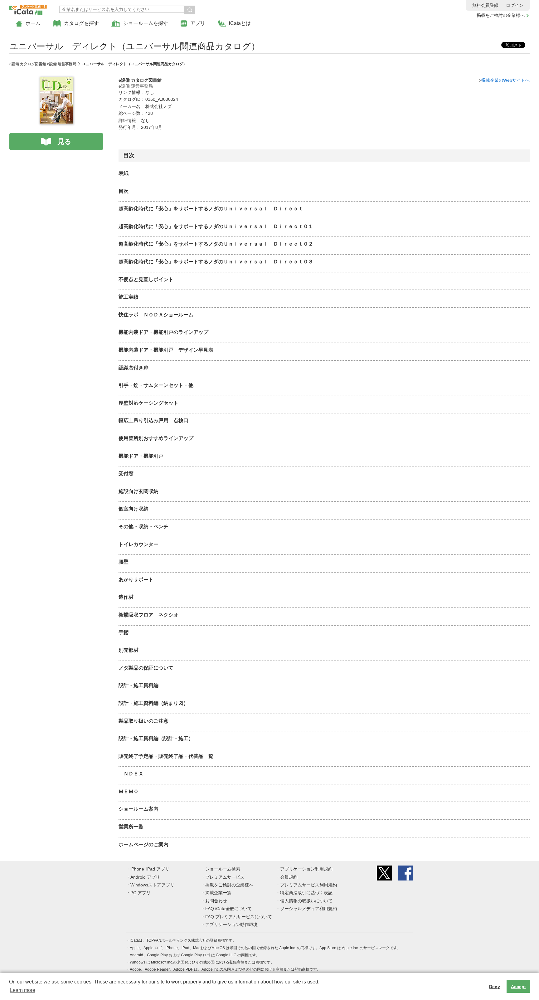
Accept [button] (518, 986)
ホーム (33, 23)
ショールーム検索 (222, 868)
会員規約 (289, 877)
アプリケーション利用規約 (306, 868)
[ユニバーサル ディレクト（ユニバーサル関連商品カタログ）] (56, 80)
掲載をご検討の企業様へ (501, 15)
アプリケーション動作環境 (231, 924)
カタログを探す (81, 23)
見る (64, 141)
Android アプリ (145, 877)
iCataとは (240, 23)
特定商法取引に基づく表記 (306, 892)
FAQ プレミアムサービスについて (238, 916)
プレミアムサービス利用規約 (308, 884)
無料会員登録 (485, 5)
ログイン (514, 5)
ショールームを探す (145, 23)
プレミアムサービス (225, 877)
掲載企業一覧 (218, 892)
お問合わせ (216, 900)
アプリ (197, 23)
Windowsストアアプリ (152, 884)
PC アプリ (140, 892)
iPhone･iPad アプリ (149, 868)
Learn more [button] (22, 990)
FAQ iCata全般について (228, 908)
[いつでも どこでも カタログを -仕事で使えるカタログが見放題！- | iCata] (28, 8)
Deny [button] (494, 986)
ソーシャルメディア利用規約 (308, 908)
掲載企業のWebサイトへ (505, 80)
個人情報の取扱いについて (306, 900)
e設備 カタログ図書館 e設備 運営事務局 (42, 64)
